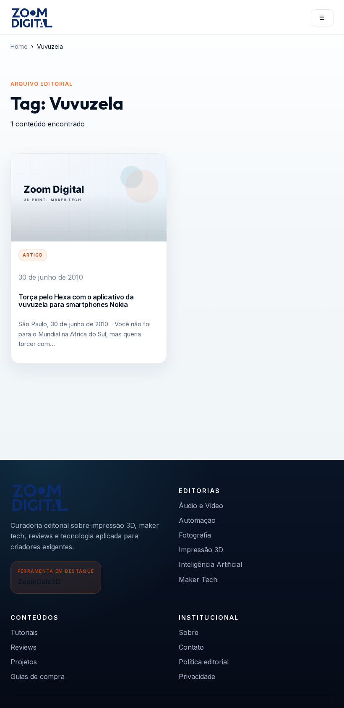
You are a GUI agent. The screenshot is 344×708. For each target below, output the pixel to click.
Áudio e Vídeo (201, 505)
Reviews (23, 647)
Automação (197, 520)
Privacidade (197, 676)
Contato (191, 647)
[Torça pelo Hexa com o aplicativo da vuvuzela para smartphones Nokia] (89, 197)
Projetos (23, 662)
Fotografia (195, 535)
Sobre (188, 632)
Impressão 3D (201, 549)
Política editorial (204, 662)
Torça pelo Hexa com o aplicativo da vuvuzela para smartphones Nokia (75, 301)
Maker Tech (198, 579)
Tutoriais (24, 632)
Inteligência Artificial (210, 564)
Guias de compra (37, 676)
